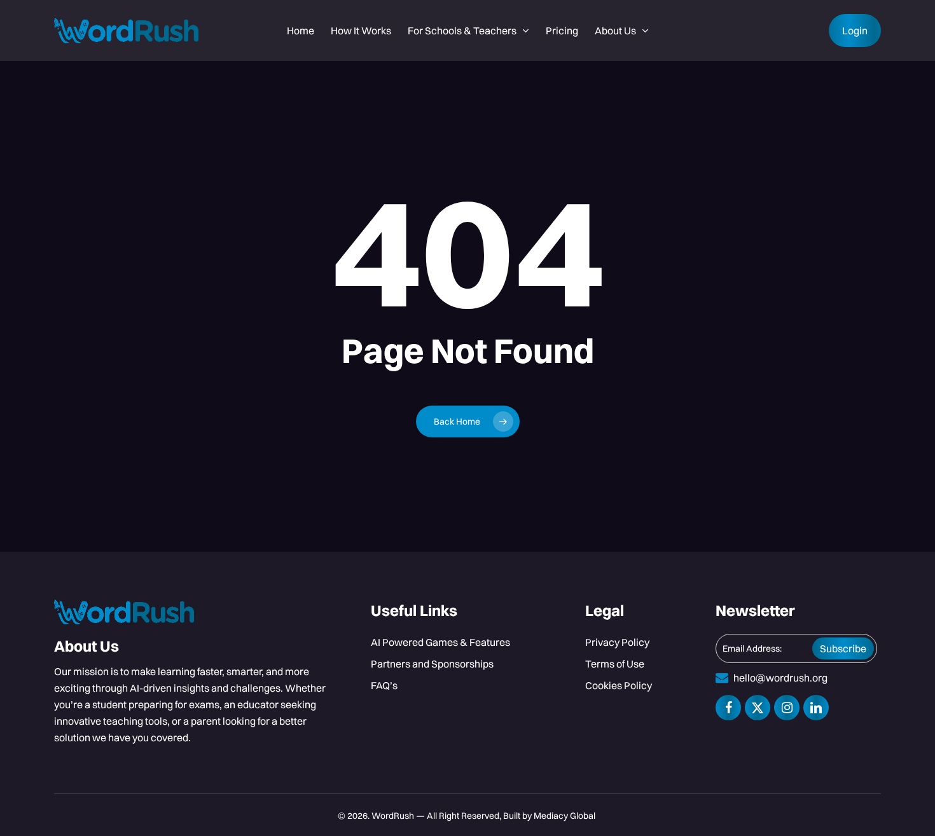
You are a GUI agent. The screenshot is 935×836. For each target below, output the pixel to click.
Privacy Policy (617, 642)
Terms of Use (614, 663)
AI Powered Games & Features (440, 642)
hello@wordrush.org (780, 677)
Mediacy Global (565, 815)
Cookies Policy (618, 685)
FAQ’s (384, 685)
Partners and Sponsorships (432, 663)
